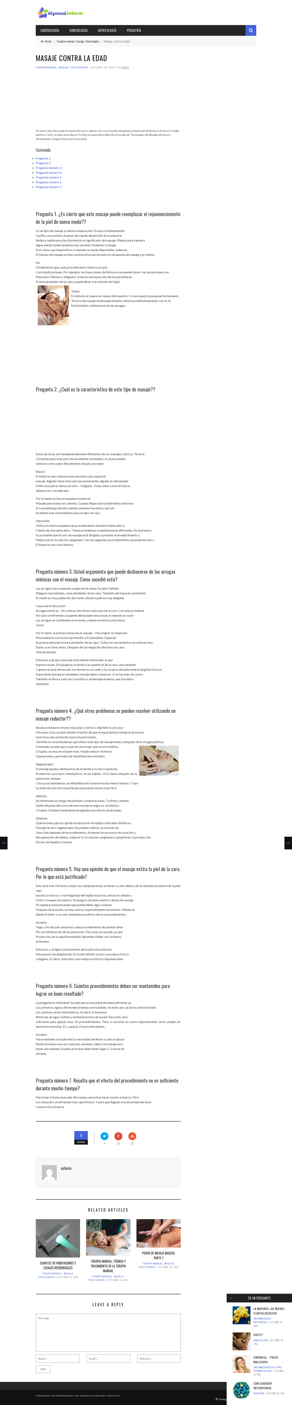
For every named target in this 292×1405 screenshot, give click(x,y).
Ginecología (79, 30)
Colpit (258, 1334)
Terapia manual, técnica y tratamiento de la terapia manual (108, 1266)
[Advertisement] (108, 101)
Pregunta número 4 (49, 172)
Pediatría (134, 30)
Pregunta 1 (43, 158)
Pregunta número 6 (49, 182)
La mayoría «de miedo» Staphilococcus (269, 1310)
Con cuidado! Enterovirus (262, 1385)
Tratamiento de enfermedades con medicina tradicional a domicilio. (78, 1395)
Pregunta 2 (43, 163)
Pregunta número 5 (49, 177)
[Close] (231, 1298)
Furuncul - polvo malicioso (265, 1359)
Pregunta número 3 (49, 168)
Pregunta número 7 (49, 187)
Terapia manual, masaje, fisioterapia (62, 67)
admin (125, 67)
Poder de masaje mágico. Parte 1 (158, 1255)
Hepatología (107, 30)
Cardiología (50, 30)
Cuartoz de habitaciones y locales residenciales (58, 1265)
